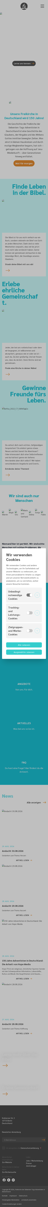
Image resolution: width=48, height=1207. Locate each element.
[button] (24, 595)
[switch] (29, 595)
